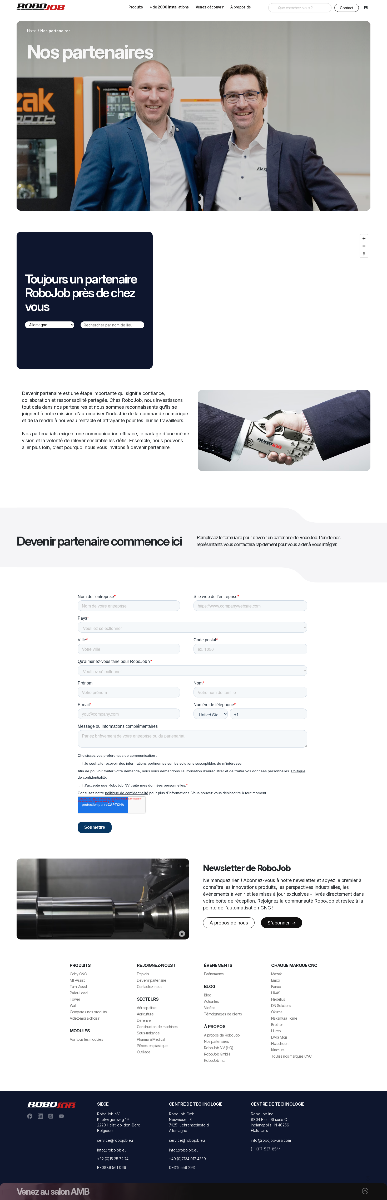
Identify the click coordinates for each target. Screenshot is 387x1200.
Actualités (211, 1001)
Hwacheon (279, 1043)
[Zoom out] (364, 246)
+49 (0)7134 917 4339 (187, 1158)
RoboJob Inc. (214, 1060)
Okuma (276, 1012)
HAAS (275, 993)
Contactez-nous (149, 986)
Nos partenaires (216, 1041)
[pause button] (182, 933)
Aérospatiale (147, 1007)
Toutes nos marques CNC (291, 1056)
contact (346, 8)
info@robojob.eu (112, 1150)
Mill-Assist (77, 980)
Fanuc (276, 986)
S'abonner (279, 923)
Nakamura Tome (284, 1018)
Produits (135, 7)
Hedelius (278, 999)
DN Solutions (281, 1005)
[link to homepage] (43, 6)
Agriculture (145, 1014)
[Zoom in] (364, 238)
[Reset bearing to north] (364, 253)
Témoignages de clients (223, 1014)
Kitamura (277, 1050)
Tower (75, 999)
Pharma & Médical (151, 1039)
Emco (275, 980)
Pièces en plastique (152, 1045)
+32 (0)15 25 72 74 (112, 1158)
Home (32, 30)
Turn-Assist (78, 986)
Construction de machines (157, 1026)
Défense (144, 1020)
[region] (264, 300)
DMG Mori (279, 1037)
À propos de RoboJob (222, 1035)
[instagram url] (50, 1115)
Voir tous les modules (86, 1039)
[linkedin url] (40, 1115)
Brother (277, 1024)
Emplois (143, 974)
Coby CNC (78, 974)
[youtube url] (61, 1115)
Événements (214, 974)
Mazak (276, 974)
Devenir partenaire (151, 980)
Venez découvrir (210, 7)
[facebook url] (29, 1115)
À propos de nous (229, 923)
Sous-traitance (148, 1033)
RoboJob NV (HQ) (219, 1047)
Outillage (144, 1052)
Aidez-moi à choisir (85, 1018)
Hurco (276, 1031)
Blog (207, 995)
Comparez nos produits (88, 1012)
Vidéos (209, 1007)
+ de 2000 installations (169, 7)
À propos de (240, 7)
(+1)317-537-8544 (266, 1149)
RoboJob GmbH (217, 1054)
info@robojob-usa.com (271, 1140)
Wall (73, 1005)
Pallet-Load (78, 993)
